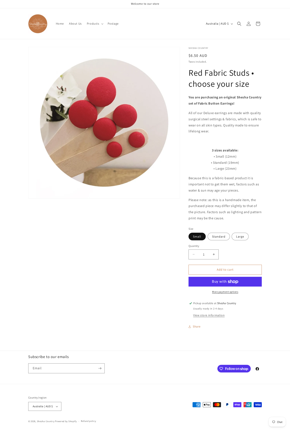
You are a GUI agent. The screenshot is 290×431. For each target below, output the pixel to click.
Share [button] (197, 326)
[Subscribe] (99, 368)
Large (240, 236)
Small (197, 236)
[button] (94, 23)
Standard (218, 236)
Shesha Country (46, 421)
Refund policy (88, 421)
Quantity (194, 246)
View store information (209, 315)
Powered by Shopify (66, 421)
